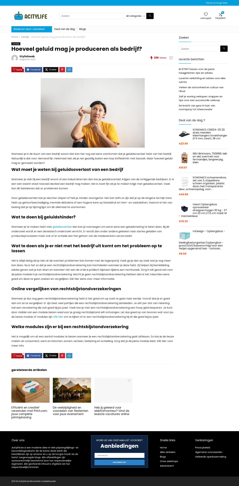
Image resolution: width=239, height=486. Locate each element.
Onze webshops (169, 461)
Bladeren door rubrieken (29, 29)
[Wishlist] (206, 14)
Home (14, 37)
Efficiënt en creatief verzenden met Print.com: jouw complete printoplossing (29, 412)
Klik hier (58, 317)
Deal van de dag (64, 29)
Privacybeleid (202, 447)
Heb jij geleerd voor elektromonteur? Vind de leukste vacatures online (111, 411)
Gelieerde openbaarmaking (210, 456)
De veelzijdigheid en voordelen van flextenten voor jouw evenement (70, 411)
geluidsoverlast (62, 227)
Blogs (82, 29)
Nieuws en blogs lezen (217, 2)
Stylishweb (27, 56)
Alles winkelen (167, 452)
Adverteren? (167, 465)
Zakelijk (25, 37)
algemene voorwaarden (208, 452)
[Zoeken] (150, 16)
